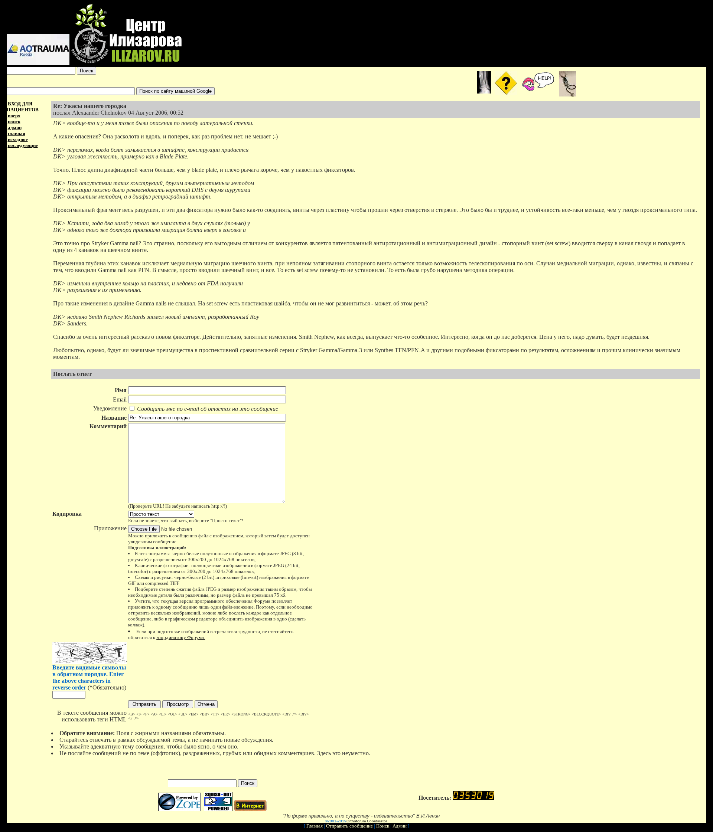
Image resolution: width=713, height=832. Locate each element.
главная (16, 133)
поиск (14, 121)
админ (15, 127)
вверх (14, 115)
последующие (23, 145)
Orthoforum (356, 821)
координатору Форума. (180, 637)
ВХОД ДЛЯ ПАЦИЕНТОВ (23, 106)
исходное (18, 139)
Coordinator (377, 821)
